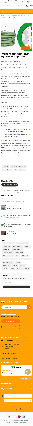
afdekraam (11, 243)
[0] (31, 6)
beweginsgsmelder (22, 243)
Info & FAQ (12, 17)
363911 (19, 268)
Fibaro (17, 256)
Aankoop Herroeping (10, 327)
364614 (27, 268)
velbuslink (22, 265)
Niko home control (25, 259)
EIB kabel (20, 132)
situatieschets (6, 265)
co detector (6, 249)
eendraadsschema (8, 252)
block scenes (6, 246)
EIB (15, 170)
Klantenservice (10, 321)
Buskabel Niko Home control (18, 166)
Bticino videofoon (17, 246)
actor (4, 243)
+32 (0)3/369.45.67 (10, 353)
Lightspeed (7, 422)
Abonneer (16, 287)
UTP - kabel (13, 137)
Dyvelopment (26, 422)
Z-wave (12, 268)
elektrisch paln (19, 252)
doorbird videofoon (17, 249)
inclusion (5, 259)
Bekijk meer (24, 378)
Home (3, 15)
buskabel (5, 166)
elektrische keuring (8, 256)
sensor (18, 262)
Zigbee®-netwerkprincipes (15, 201)
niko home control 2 (8, 262)
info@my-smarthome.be (12, 359)
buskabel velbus (7, 170)
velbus (15, 265)
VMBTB (5, 268)
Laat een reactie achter (9, 185)
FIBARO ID (25, 256)
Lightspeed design (16, 422)
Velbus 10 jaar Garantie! (14, 208)
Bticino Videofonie (13, 234)
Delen (24, 48)
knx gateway (14, 259)
